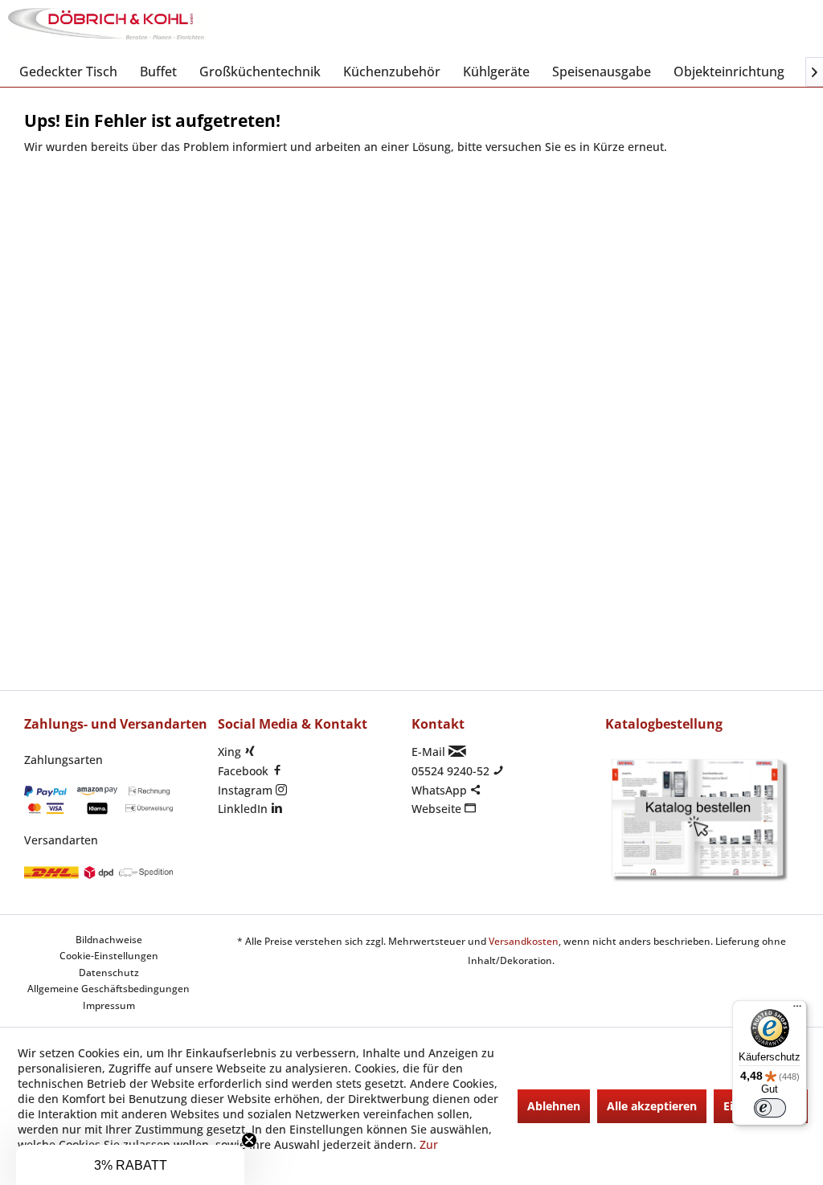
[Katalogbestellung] (698, 820)
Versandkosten (524, 941)
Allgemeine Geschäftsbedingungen (108, 988)
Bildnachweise (109, 939)
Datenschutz (109, 972)
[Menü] (797, 1010)
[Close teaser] (249, 1140)
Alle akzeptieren (652, 1105)
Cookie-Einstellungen (108, 955)
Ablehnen (553, 1105)
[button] (130, 1165)
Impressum (109, 1005)
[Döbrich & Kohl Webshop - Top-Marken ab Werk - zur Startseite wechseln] (106, 28)
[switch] (770, 1108)
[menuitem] (68, 71)
